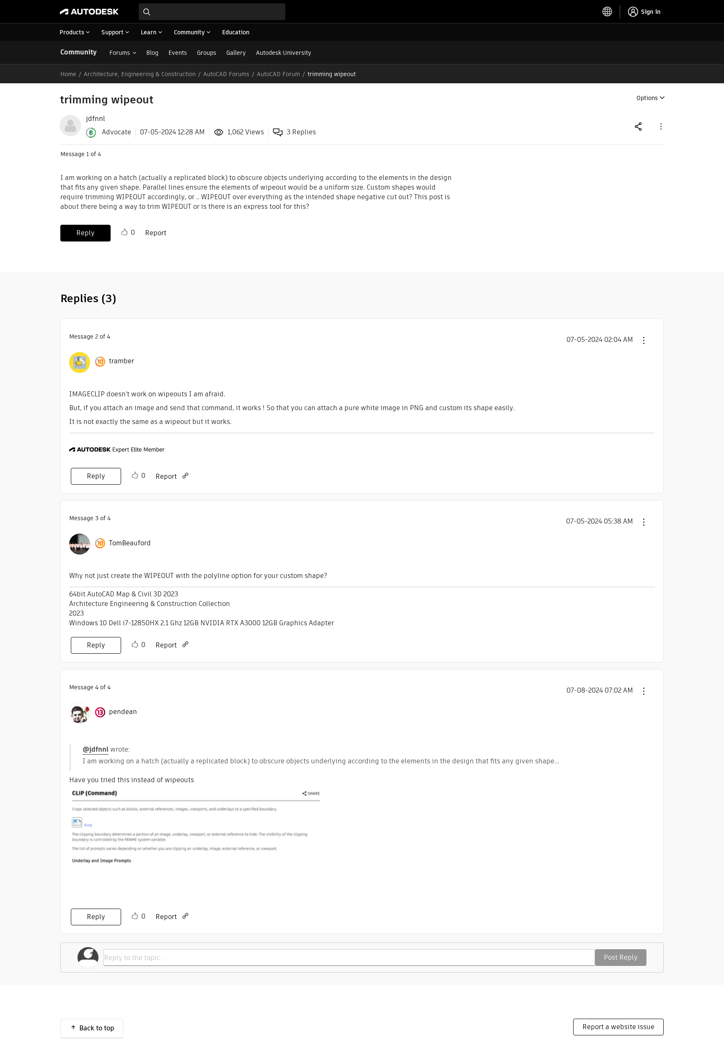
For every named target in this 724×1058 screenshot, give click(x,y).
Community (78, 52)
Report (155, 233)
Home (68, 74)
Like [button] (124, 232)
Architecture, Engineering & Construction (140, 74)
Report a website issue (618, 1027)
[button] (660, 126)
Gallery (236, 53)
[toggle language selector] (607, 12)
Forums (119, 53)
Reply (85, 233)
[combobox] (212, 11)
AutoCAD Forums (226, 74)
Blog (152, 53)
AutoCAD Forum (278, 74)
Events (177, 53)
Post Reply (621, 957)
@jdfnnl (96, 749)
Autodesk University (283, 53)
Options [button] (647, 98)
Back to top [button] (96, 1028)
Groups (206, 53)
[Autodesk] (89, 12)
